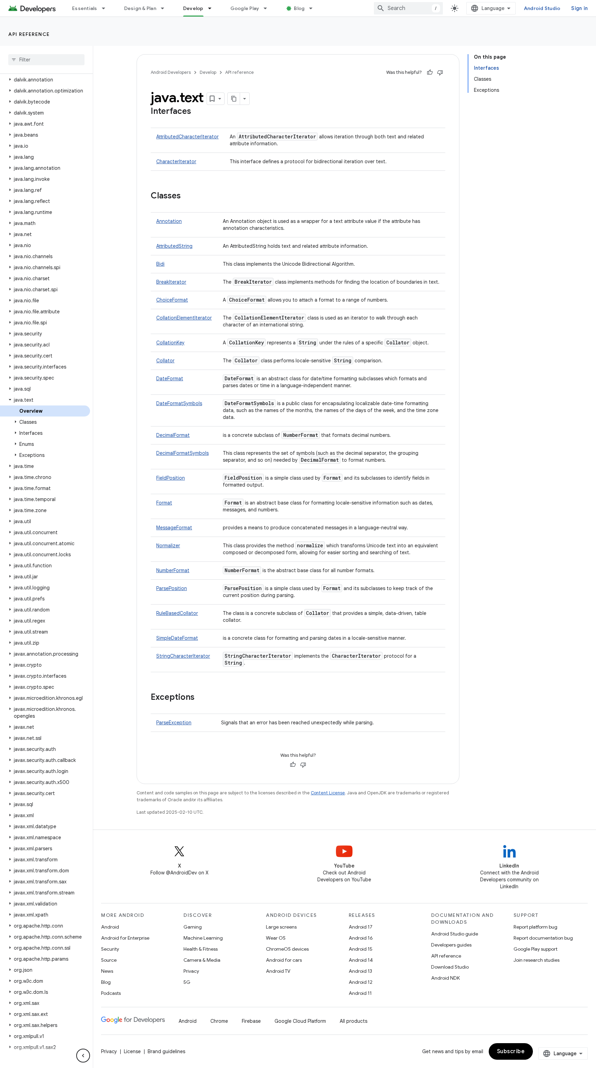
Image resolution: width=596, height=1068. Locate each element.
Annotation (169, 221)
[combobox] (408, 8)
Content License (328, 793)
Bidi (160, 264)
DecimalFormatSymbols (182, 453)
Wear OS (276, 938)
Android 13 (360, 971)
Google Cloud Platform (300, 1021)
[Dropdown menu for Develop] (212, 8)
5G (186, 982)
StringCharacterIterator (183, 656)
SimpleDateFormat (177, 638)
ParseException (173, 722)
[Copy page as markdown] (234, 99)
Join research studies (536, 960)
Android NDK (445, 978)
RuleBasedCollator (177, 613)
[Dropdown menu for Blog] (314, 8)
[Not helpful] (440, 72)
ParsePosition (171, 588)
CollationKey (170, 343)
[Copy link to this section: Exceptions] (201, 698)
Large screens (281, 927)
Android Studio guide (454, 934)
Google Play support (535, 949)
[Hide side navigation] (83, 1055)
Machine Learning (203, 938)
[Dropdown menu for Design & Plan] (165, 8)
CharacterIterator (176, 161)
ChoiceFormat (172, 300)
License (132, 1051)
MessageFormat (174, 528)
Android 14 (361, 960)
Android (110, 927)
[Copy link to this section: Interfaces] (198, 112)
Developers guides (451, 945)
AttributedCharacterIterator (187, 137)
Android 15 (360, 949)
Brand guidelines (166, 1051)
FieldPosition (170, 478)
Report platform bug (535, 927)
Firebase (251, 1021)
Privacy (191, 971)
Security (110, 949)
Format (164, 503)
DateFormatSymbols (179, 403)
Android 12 (360, 982)
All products (353, 1021)
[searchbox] (46, 59)
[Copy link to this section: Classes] (188, 196)
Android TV (278, 971)
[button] (45, 79)
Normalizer (168, 545)
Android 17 (360, 927)
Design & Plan (140, 8)
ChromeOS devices (287, 949)
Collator (165, 360)
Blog (299, 8)
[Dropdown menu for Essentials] (106, 8)
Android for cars (284, 960)
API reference (29, 34)
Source (109, 960)
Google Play (244, 8)
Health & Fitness (200, 949)
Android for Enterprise (125, 938)
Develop (193, 8)
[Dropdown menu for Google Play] (268, 8)
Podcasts (111, 993)
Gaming (192, 927)
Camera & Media (201, 960)
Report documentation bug (543, 938)
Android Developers (171, 72)
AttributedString (174, 246)
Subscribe (511, 1051)
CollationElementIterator (184, 318)
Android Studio (542, 8)
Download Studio (450, 967)
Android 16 (361, 938)
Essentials (84, 8)
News (107, 971)
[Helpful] (430, 72)
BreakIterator (171, 282)
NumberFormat (172, 570)
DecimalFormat (173, 435)
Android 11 (360, 993)
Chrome (219, 1021)
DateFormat (169, 378)
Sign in (579, 8)
